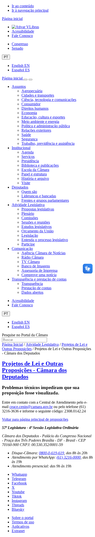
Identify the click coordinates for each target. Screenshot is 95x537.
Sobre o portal (22, 518)
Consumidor (30, 104)
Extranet (18, 531)
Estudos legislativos (36, 227)
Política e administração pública (45, 126)
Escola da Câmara (35, 170)
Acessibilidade (23, 31)
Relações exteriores (36, 130)
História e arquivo (35, 178)
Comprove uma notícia (39, 275)
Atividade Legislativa (28, 205)
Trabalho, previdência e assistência (48, 143)
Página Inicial (12, 344)
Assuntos (19, 86)
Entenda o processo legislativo (44, 240)
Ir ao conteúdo (23, 6)
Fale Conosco (22, 36)
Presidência (30, 161)
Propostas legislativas (37, 209)
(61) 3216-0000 (69, 457)
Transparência (32, 284)
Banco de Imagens (35, 266)
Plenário (27, 213)
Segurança (29, 139)
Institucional (21, 148)
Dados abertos (32, 292)
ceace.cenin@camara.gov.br (31, 407)
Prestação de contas (36, 288)
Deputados (20, 187)
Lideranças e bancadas (38, 196)
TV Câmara (30, 262)
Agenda (27, 152)
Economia (29, 113)
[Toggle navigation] (26, 79)
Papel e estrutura (34, 174)
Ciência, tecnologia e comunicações (48, 100)
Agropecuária (31, 91)
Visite (25, 183)
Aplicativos (20, 526)
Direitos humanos (34, 108)
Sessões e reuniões (35, 222)
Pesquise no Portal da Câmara (25, 335)
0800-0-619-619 (51, 453)
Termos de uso (23, 522)
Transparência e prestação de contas (39, 279)
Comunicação (22, 248)
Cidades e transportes (37, 95)
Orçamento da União (37, 231)
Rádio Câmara (32, 257)
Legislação (29, 235)
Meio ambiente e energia (40, 121)
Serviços (28, 157)
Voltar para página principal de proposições (35, 419)
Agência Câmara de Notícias (43, 253)
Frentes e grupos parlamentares (45, 200)
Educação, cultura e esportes (43, 117)
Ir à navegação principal (30, 10)
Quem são (29, 192)
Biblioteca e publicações (40, 165)
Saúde (26, 135)
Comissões (29, 218)
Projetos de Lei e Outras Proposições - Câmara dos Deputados (34, 370)
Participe (28, 244)
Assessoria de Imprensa (39, 270)
